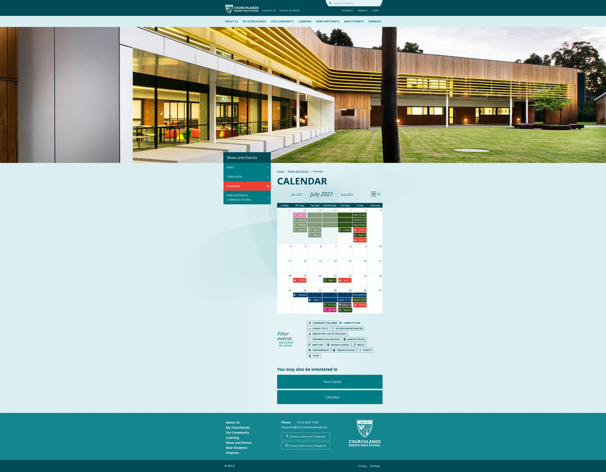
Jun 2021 (296, 194)
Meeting (317, 344)
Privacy (362, 466)
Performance (320, 350)
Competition (351, 322)
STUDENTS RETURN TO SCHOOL (301, 280)
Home (280, 171)
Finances (374, 21)
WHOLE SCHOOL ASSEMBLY (362, 304)
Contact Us (269, 10)
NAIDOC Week (301, 224)
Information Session (325, 339)
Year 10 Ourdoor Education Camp (301, 219)
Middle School (340, 344)
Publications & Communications (239, 197)
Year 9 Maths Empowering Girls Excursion (317, 229)
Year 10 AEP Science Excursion (362, 234)
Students (347, 10)
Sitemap (375, 466)
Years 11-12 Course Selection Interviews (317, 299)
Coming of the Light (347, 229)
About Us (231, 21)
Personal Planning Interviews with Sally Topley (302, 294)
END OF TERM (362, 240)
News (230, 167)
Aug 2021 (346, 194)
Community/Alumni (324, 322)
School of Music (289, 10)
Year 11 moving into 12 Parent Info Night (301, 214)
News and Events (327, 21)
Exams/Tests (320, 328)
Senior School (346, 350)
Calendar (233, 186)
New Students (354, 21)
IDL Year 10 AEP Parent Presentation (332, 309)
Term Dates (234, 176)
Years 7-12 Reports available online (362, 229)
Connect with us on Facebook (306, 436)
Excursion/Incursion (349, 328)
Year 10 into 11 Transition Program (301, 229)
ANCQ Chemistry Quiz (346, 304)
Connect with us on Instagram (307, 445)
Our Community (282, 21)
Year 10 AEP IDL (317, 234)
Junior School (356, 339)
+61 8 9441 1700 (307, 422)
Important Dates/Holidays (329, 333)
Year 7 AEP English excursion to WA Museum (332, 280)
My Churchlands (254, 21)
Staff (375, 10)
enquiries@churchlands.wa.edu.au (304, 427)
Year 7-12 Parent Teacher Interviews (347, 280)
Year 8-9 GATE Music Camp (347, 309)
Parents (363, 10)
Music (361, 344)
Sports (367, 350)
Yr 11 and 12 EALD (332, 304)
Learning (305, 21)
